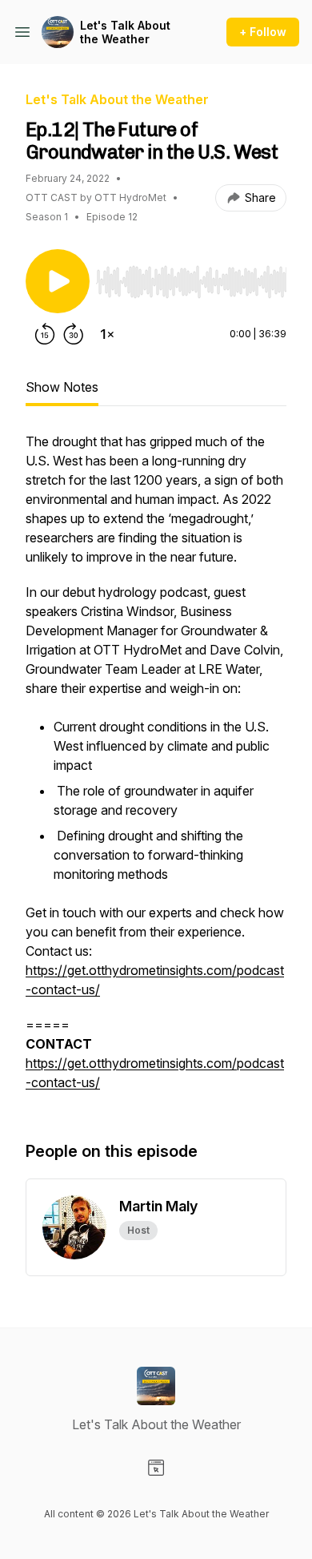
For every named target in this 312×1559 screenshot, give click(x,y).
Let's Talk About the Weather (125, 32)
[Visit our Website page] (156, 1468)
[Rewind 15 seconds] (45, 334)
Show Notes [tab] (62, 387)
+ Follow (262, 31)
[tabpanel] (156, 770)
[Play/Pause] (58, 281)
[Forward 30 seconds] (73, 334)
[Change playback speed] (107, 334)
